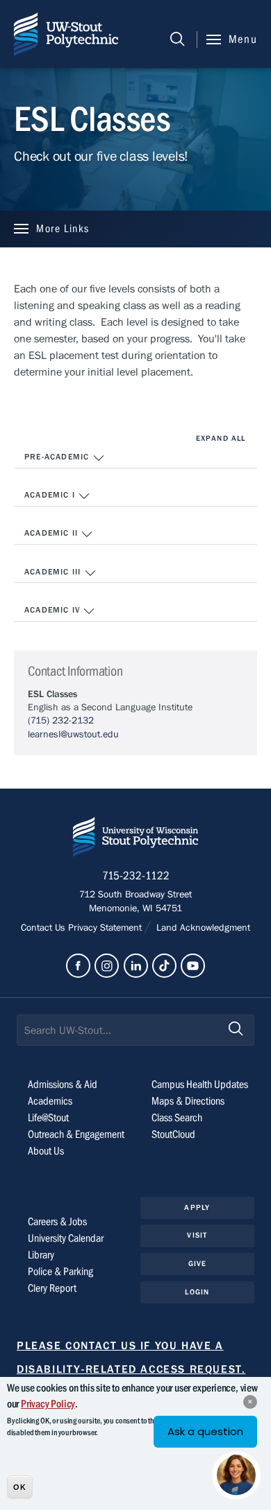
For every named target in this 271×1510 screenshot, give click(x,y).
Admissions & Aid (62, 1084)
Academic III (54, 572)
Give (197, 1263)
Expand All (220, 438)
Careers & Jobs (57, 1221)
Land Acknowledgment (202, 927)
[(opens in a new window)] (78, 966)
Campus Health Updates (199, 1084)
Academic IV (53, 610)
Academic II (52, 533)
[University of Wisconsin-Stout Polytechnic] (135, 839)
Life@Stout (48, 1118)
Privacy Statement (106, 927)
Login (197, 1292)
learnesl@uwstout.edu (73, 734)
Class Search (176, 1118)
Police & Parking (60, 1271)
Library (41, 1255)
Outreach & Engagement (76, 1134)
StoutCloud (173, 1134)
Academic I (51, 495)
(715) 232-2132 (61, 720)
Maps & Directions (187, 1101)
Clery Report (52, 1288)
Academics (50, 1101)
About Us (46, 1151)
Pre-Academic (58, 457)
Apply (197, 1207)
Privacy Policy (48, 1404)
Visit (197, 1235)
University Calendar (66, 1238)
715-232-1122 (136, 876)
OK (19, 1487)
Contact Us (44, 927)
